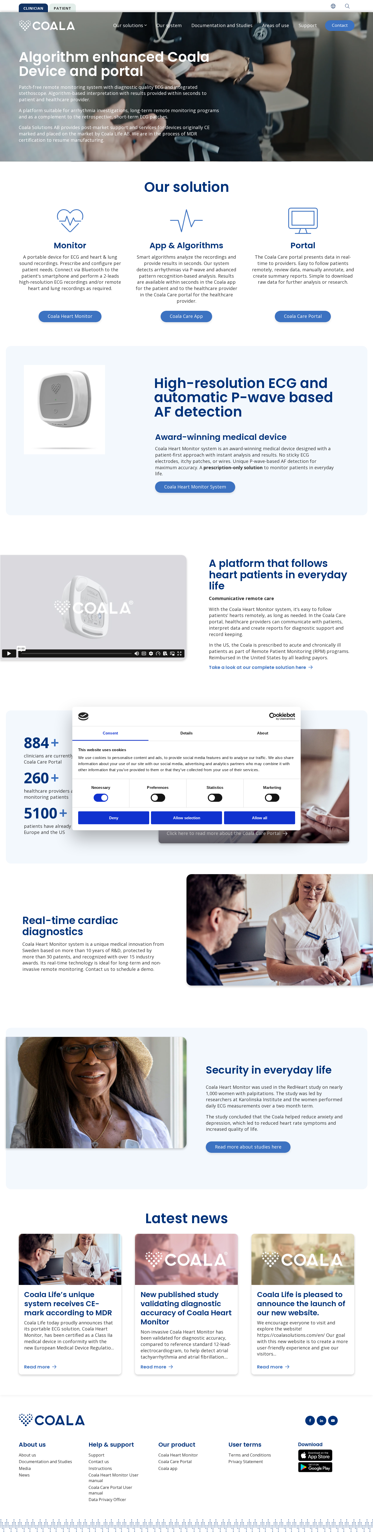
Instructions (100, 1468)
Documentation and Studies (221, 25)
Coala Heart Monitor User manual (114, 1477)
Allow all (259, 818)
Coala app (167, 1468)
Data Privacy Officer (107, 1499)
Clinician (33, 8)
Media (25, 1468)
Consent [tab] (110, 733)
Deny (113, 818)
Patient (62, 8)
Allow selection (186, 818)
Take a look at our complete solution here (257, 667)
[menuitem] (333, 6)
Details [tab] (186, 733)
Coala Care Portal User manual (110, 1490)
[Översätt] (333, 6)
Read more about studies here (248, 1147)
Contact (340, 25)
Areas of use (275, 25)
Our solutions (128, 25)
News (24, 1475)
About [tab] (262, 733)
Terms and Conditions (249, 1455)
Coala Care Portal (175, 1461)
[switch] (158, 797)
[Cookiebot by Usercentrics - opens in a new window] (273, 716)
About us (27, 1455)
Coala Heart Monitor (178, 1455)
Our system (169, 25)
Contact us (99, 1461)
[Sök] (347, 6)
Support (308, 25)
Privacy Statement (245, 1461)
